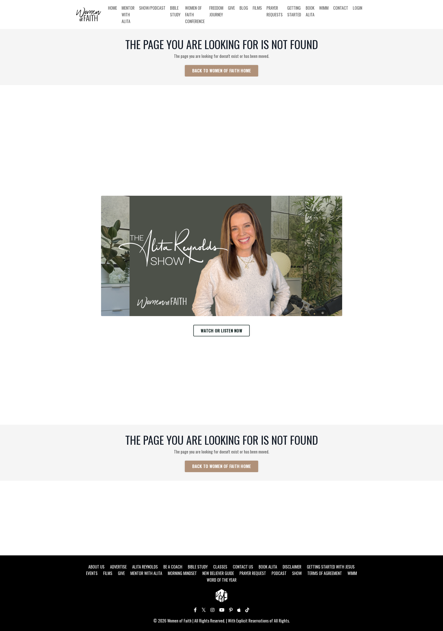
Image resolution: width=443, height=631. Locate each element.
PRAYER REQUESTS (274, 11)
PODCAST (279, 573)
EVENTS (92, 573)
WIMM (324, 8)
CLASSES (220, 567)
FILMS (257, 8)
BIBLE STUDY (175, 11)
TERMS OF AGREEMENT (324, 573)
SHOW (297, 573)
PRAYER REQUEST (252, 573)
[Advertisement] (221, 123)
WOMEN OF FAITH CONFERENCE (195, 14)
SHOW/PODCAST (152, 8)
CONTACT (340, 8)
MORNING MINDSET (182, 573)
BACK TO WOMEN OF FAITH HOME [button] (221, 71)
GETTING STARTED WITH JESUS (331, 567)
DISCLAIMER (292, 567)
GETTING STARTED (294, 11)
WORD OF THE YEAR (221, 580)
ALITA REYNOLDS (145, 567)
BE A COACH (172, 567)
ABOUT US (96, 567)
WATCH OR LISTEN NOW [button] (221, 331)
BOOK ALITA (310, 11)
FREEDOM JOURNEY (216, 11)
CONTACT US (243, 567)
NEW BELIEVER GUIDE (218, 573)
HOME (112, 8)
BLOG (243, 8)
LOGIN (357, 8)
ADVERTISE (118, 567)
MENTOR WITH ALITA (128, 14)
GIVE (231, 8)
